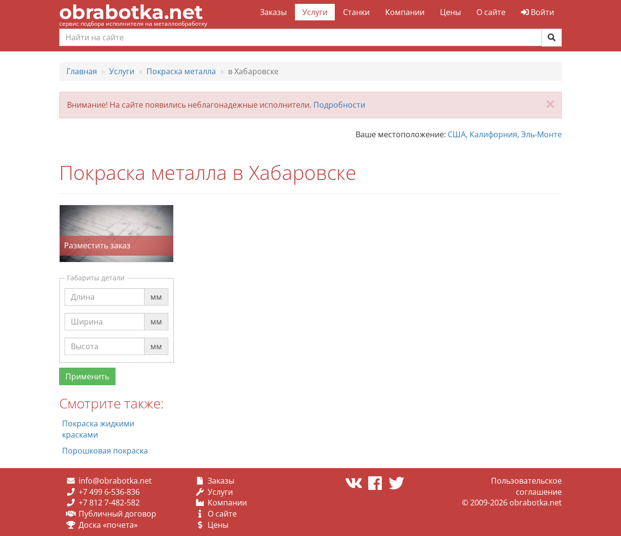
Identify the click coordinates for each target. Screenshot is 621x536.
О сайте (491, 12)
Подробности (339, 104)
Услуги (314, 12)
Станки (356, 12)
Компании (405, 12)
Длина (83, 287)
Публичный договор (117, 513)
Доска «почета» (108, 525)
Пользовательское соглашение (526, 486)
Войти (541, 12)
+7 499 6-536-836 (109, 492)
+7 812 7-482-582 (109, 502)
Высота (84, 337)
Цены (450, 12)
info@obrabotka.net (115, 480)
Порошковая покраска (105, 450)
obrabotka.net (131, 12)
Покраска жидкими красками (98, 429)
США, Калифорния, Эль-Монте (505, 134)
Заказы (273, 12)
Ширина (87, 312)
